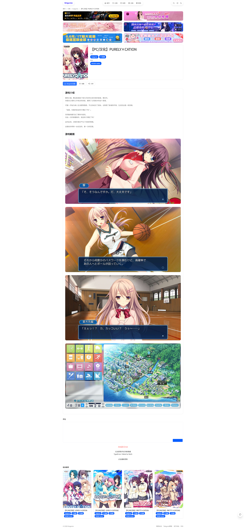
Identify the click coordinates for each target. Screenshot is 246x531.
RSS (182, 526)
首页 (64, 9)
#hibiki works (95, 63)
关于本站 (176, 526)
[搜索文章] (174, 3)
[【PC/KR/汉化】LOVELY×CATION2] (107, 489)
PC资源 (102, 57)
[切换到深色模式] (181, 3)
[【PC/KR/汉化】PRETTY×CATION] (138, 489)
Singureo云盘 (71, 84)
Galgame (75, 9)
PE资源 (81, 513)
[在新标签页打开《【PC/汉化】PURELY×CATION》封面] (75, 62)
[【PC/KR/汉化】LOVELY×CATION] (77, 489)
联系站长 (159, 526)
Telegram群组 (167, 526)
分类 (69, 9)
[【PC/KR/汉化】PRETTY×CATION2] (169, 489)
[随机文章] (177, 3)
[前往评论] (240, 514)
